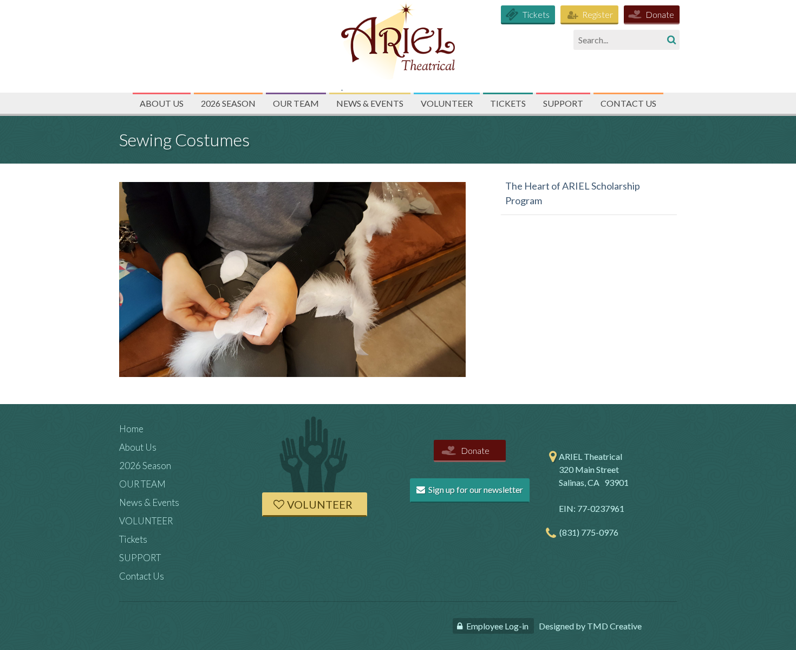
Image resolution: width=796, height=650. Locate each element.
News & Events (369, 103)
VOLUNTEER (447, 103)
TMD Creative (614, 626)
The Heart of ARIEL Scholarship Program (572, 193)
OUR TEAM (296, 103)
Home (131, 428)
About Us (162, 103)
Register (597, 14)
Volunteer (320, 504)
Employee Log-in (497, 626)
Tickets (536, 14)
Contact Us (628, 103)
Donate (659, 14)
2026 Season (228, 103)
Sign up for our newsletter (475, 489)
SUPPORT (563, 103)
